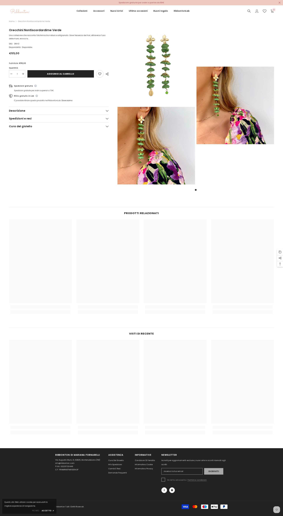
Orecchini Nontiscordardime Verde (35, 30)
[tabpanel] (156, 106)
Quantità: (13, 68)
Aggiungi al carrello (60, 73)
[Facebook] (164, 490)
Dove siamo (67, 100)
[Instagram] (172, 490)
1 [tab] (196, 190)
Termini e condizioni (197, 480)
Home (11, 21)
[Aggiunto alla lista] (99, 74)
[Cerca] (249, 11)
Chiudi (279, 2)
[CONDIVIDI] (106, 74)
